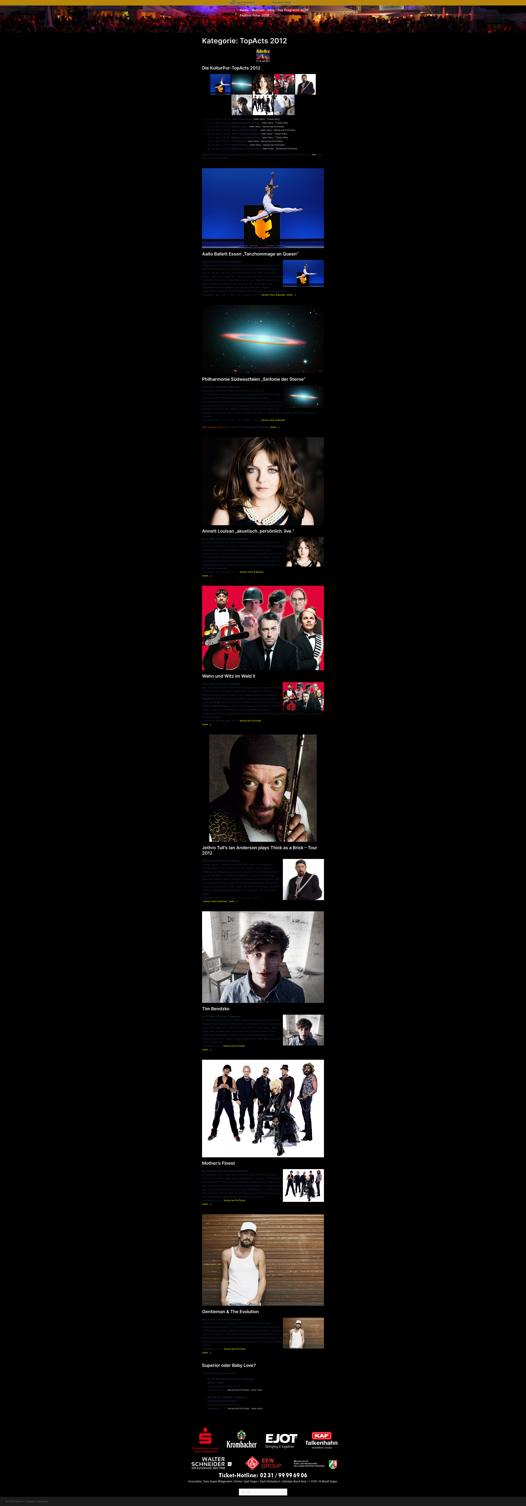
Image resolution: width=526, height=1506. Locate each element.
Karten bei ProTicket (273, 126)
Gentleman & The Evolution (230, 1311)
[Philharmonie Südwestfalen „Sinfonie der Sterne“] (263, 339)
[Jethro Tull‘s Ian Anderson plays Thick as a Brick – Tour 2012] (263, 788)
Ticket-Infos (273, 119)
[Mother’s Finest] (263, 1108)
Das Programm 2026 (293, 10)
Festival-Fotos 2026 (254, 15)
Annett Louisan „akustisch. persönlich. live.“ (248, 531)
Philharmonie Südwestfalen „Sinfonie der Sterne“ (253, 379)
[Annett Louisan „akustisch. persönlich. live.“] (263, 481)
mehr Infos (259, 119)
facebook (31, 1501)
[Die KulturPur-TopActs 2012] (263, 55)
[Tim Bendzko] (263, 957)
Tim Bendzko (215, 1008)
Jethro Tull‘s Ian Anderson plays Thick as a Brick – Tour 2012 (259, 850)
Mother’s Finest (218, 1163)
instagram (43, 1501)
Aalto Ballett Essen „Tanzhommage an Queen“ (250, 254)
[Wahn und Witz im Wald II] (263, 627)
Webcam (258, 10)
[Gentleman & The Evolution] (263, 1259)
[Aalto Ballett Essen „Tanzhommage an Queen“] (263, 208)
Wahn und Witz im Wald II (228, 676)
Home (244, 10)
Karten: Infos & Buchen (273, 294)
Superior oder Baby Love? (229, 1365)
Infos (271, 10)
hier (314, 154)
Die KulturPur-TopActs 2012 (231, 68)
